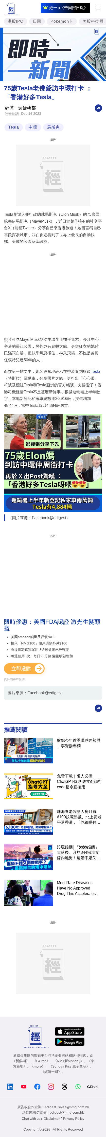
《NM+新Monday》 (68, 1061)
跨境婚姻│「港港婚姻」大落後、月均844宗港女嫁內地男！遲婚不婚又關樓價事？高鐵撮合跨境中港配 (78, 853)
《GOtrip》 (41, 1061)
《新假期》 (20, 1061)
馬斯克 (53, 127)
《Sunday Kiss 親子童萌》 (69, 1066)
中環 (33, 127)
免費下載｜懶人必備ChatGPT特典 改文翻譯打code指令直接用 (79, 781)
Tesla (13, 127)
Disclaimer (52, 1119)
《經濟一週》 (51, 1072)
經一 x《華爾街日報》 (68, 8)
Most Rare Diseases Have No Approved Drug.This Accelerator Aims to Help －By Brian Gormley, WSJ (78, 888)
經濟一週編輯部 (20, 108)
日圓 (37, 21)
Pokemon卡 (62, 21)
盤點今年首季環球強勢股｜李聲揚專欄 (78, 743)
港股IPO (15, 21)
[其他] (98, 108)
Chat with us (31, 1119)
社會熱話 (12, 113)
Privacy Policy (73, 1119)
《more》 (37, 1066)
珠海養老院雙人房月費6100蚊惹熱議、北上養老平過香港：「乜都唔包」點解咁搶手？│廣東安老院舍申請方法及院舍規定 (79, 817)
